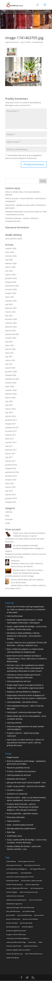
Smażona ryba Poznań (13, 946)
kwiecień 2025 (11, 308)
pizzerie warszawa (26, 923)
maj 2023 (9, 341)
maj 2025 (9, 304)
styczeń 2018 (10, 416)
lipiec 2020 (9, 386)
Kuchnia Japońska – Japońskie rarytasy (22, 813)
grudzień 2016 (11, 465)
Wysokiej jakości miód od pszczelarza (28, 570)
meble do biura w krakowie (15, 896)
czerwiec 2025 (11, 301)
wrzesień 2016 (11, 476)
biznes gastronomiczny (14, 865)
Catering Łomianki (14, 723)
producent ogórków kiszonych (16, 931)
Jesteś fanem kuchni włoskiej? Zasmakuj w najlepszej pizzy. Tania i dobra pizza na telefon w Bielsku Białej (27, 659)
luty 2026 (9, 271)
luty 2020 (9, 401)
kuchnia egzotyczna (36, 888)
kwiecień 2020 (11, 394)
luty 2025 (9, 315)
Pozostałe (9, 519)
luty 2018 (9, 412)
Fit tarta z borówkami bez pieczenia (21, 771)
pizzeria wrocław (11, 923)
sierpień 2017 (10, 435)
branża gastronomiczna (32, 865)
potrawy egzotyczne (13, 927)
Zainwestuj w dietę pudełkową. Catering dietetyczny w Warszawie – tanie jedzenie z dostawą (24, 636)
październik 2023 (12, 334)
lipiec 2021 (9, 353)
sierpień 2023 (10, 338)
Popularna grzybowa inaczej (18, 767)
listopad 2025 (10, 282)
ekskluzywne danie (12, 881)
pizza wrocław (39, 915)
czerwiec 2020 (11, 390)
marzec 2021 (10, 360)
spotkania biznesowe (31, 946)
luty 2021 (9, 364)
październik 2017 (12, 427)
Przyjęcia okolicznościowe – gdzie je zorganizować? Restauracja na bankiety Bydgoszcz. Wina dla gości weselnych (23, 807)
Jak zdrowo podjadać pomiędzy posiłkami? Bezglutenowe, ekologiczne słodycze (24, 548)
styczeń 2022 (10, 349)
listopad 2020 (10, 375)
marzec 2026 (10, 267)
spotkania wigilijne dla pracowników (18, 950)
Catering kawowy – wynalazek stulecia (22, 702)
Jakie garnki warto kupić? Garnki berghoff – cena (26, 782)
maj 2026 (9, 260)
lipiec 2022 (9, 345)
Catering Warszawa (14, 616)
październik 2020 (12, 379)
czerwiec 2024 (11, 323)
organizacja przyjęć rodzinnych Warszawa (20, 907)
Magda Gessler (13, 757)
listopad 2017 (10, 424)
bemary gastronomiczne (26, 861)
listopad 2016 (10, 468)
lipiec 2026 (9, 252)
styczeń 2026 (10, 274)
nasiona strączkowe (35, 900)
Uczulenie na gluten (15, 790)
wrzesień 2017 (11, 431)
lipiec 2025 (9, 297)
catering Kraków (26, 873)
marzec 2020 (10, 397)
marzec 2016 (10, 487)
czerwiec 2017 (11, 442)
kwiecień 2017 (11, 450)
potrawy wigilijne (27, 927)
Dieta (7, 515)
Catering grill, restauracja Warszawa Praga (24, 712)
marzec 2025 (10, 312)
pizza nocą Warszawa (24, 915)
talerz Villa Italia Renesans (34, 954)
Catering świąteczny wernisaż (19, 681)
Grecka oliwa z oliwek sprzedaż (31, 881)
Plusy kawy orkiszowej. (16, 817)
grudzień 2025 (11, 278)
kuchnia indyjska (11, 892)
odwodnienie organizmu (14, 904)
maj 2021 (9, 356)
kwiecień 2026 (11, 263)
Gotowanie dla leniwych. (17, 779)
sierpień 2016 (10, 480)
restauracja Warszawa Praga (16, 942)
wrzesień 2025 (11, 289)
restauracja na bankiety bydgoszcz (17, 938)
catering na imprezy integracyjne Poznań (20, 877)
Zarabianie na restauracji (17, 794)
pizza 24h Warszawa (13, 911)
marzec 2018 (10, 409)
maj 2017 (9, 446)
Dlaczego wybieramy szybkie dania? (21, 828)
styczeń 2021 (10, 368)
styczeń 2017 (10, 461)
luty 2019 (9, 405)
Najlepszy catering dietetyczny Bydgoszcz (23, 692)
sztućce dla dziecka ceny (14, 954)
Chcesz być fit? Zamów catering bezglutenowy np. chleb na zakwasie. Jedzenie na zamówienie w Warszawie (26, 609)
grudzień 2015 (11, 498)
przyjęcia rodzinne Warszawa (16, 934)
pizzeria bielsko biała (13, 919)
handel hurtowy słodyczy (14, 884)
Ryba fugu (11, 832)
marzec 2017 (10, 453)
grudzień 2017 (11, 420)
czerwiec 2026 (11, 256)
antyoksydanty (11, 861)
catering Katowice (12, 873)
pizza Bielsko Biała (28, 911)
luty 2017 (9, 457)
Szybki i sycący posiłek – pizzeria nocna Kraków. (26, 786)
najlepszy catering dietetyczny (16, 900)
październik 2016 (12, 472)
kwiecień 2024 (11, 327)
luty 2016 (9, 491)
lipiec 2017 (9, 438)
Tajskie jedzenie (13, 821)
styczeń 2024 (10, 330)
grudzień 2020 (11, 371)
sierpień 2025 (10, 293)
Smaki (7, 523)
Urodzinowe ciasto (14, 836)
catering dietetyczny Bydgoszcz (16, 869)
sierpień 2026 (10, 248)
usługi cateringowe (12, 958)
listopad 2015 (10, 502)
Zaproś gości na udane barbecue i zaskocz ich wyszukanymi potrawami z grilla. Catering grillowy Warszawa (25, 742)
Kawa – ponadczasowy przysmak (20, 825)
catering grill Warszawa (37, 869)
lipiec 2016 (9, 483)
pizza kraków (10, 915)
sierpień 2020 (10, 383)
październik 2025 (12, 286)
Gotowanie (15, 561)
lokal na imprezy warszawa (29, 892)
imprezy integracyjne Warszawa (17, 888)
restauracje (32, 942)
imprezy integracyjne (32, 884)
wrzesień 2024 (11, 319)
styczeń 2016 (10, 494)
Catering (8, 512)
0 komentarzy (37, 42)
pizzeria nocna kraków (30, 919)
